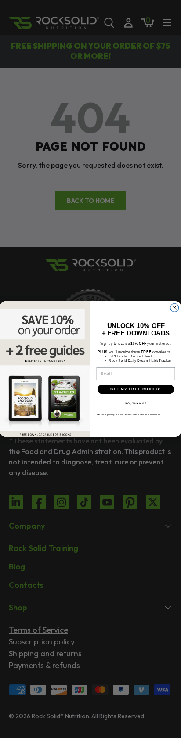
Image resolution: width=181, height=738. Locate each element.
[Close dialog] (174, 307)
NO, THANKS (136, 402)
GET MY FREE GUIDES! (135, 389)
